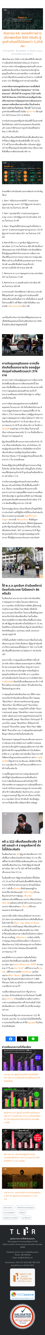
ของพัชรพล (26, 971)
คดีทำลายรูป (28, 892)
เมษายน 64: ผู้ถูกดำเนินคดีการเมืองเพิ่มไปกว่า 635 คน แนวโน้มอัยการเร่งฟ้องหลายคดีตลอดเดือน (22, 1077)
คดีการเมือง (8, 1207)
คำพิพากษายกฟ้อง (15, 306)
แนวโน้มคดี (26, 1217)
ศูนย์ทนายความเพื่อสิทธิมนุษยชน (27, 1252)
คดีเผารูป (25, 906)
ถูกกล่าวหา (9, 999)
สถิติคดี (22, 1212)
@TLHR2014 (26, 1254)
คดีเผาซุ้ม (28, 895)
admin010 (22, 50)
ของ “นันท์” (19, 968)
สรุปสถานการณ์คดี (10, 1217)
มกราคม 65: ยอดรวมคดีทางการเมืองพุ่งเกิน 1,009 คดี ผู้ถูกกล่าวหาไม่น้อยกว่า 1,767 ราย (22, 1195)
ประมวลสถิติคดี (9, 1212)
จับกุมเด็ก (6, 428)
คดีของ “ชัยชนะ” (14, 975)
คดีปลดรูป (17, 888)
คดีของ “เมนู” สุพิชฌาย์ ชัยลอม (26, 923)
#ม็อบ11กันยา (22, 519)
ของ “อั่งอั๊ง (30, 964)
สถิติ (18, 854)
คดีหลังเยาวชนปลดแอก (25, 1207)
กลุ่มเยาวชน (31, 111)
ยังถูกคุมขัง (31, 1022)
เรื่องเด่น (33, 50)
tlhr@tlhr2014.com (25, 1257)
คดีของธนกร (21, 937)
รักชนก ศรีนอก (19, 964)
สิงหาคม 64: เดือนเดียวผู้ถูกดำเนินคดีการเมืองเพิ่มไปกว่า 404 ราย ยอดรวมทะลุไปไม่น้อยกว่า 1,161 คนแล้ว (22, 1157)
